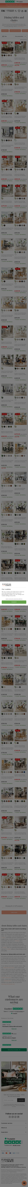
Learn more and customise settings (14, 599)
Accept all (14, 602)
